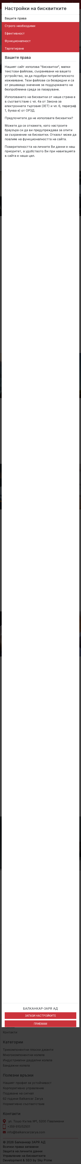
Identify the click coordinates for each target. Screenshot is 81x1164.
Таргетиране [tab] (14, 48)
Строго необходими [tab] (20, 26)
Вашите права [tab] (15, 18)
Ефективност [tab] (15, 33)
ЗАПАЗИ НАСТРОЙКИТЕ (40, 1015)
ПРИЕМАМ (40, 1023)
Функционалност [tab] (18, 41)
